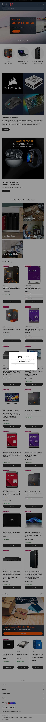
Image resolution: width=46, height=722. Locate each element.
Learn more (29, 0)
